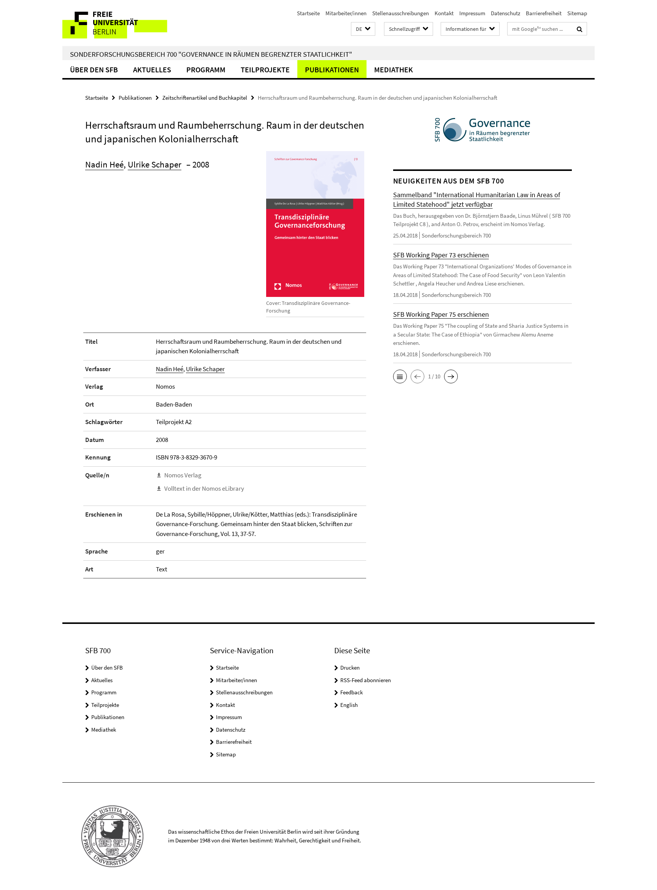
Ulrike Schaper (154, 164)
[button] (363, 29)
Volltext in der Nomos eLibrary (204, 488)
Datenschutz (505, 13)
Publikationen (332, 69)
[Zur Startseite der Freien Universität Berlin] (126, 23)
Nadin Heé (104, 164)
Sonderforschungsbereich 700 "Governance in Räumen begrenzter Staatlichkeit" (211, 54)
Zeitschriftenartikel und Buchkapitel (204, 97)
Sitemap (577, 13)
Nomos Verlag (183, 475)
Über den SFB (94, 69)
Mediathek (393, 69)
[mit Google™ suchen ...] (580, 29)
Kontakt (444, 13)
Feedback (351, 692)
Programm (205, 69)
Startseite (308, 13)
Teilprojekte (265, 69)
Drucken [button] (350, 667)
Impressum (472, 13)
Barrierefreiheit (544, 13)
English (349, 704)
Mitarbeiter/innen (346, 13)
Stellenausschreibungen (400, 13)
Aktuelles (152, 69)
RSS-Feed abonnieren (365, 680)
